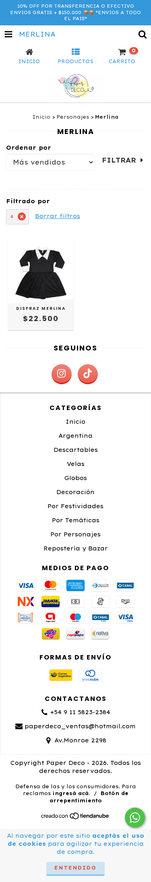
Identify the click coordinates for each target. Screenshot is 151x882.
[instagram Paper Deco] (62, 374)
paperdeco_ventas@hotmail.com (80, 726)
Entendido (75, 868)
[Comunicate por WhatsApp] (135, 818)
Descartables (76, 449)
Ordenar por (28, 147)
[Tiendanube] (75, 818)
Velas (76, 464)
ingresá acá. (71, 793)
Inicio (41, 117)
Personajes (72, 117)
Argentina (75, 435)
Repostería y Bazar (75, 548)
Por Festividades (75, 506)
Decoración (75, 492)
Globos (75, 478)
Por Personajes (75, 534)
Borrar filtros (57, 216)
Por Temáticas (75, 520)
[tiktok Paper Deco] (88, 374)
